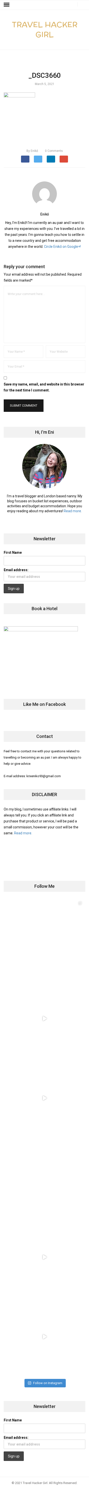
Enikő (32, 151)
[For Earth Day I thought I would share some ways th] (44, 1098)
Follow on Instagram (47, 1383)
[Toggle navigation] (6, 4)
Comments (54, 151)
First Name (13, 552)
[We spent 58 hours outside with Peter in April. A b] (44, 1018)
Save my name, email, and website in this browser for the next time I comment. (44, 387)
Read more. (73, 511)
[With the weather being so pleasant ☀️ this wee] (44, 939)
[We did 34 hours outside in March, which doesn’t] (44, 1257)
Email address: (16, 570)
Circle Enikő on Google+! (62, 247)
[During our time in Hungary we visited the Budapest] (44, 1336)
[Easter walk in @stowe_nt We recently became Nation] (44, 1177)
